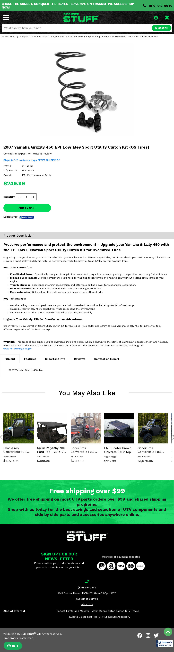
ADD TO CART (27, 207)
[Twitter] (156, 635)
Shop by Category (19, 36)
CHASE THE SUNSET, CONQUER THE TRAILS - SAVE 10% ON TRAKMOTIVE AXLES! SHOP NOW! (68, 5)
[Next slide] (172, 412)
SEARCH (163, 28)
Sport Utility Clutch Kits (55, 36)
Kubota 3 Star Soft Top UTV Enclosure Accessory (99, 616)
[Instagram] (148, 635)
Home (5, 36)
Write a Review (42, 153)
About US (87, 604)
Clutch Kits (35, 36)
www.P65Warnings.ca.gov (17, 349)
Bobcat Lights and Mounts (72, 611)
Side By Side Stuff (23, 634)
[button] (164, 643)
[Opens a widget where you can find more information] (12, 646)
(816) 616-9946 (160, 5)
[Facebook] (140, 635)
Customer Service (87, 598)
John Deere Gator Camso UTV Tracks (116, 611)
